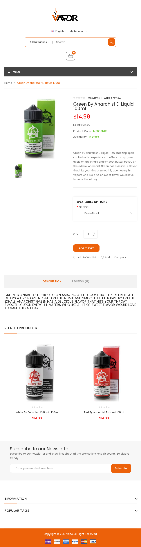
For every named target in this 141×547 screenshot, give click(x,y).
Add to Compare (115, 257)
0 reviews (94, 98)
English (59, 31)
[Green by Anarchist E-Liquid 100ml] (17, 170)
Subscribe (121, 468)
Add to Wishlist (86, 257)
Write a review (112, 98)
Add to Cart (86, 248)
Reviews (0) (80, 281)
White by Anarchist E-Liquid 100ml (37, 412)
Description (52, 281)
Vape (69, 534)
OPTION (83, 207)
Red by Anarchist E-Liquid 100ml (104, 412)
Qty (75, 234)
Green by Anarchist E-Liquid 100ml (38, 83)
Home (8, 83)
